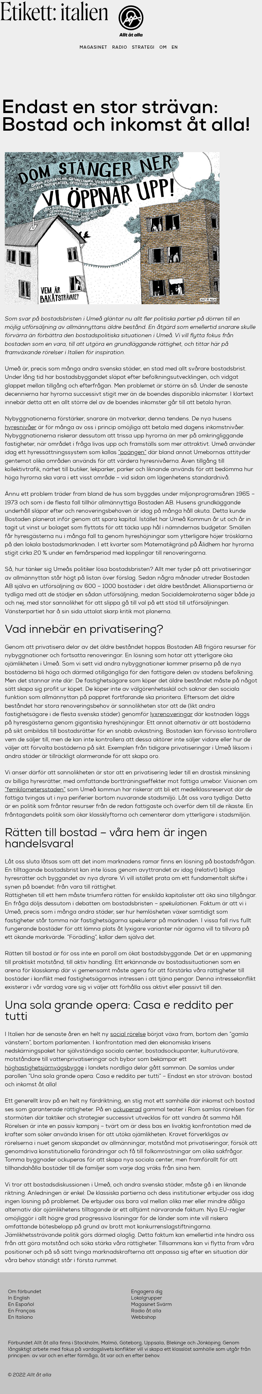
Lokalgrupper (146, 1298)
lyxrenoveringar (171, 714)
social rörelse (128, 1034)
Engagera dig (146, 1291)
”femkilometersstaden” (35, 789)
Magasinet (93, 47)
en (175, 47)
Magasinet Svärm (151, 1304)
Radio (119, 47)
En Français (21, 1311)
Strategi (143, 47)
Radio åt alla (146, 1311)
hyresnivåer (20, 427)
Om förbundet (24, 1291)
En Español (21, 1304)
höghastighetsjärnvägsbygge (44, 1067)
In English (19, 1298)
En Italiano (20, 1317)
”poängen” (132, 452)
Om (163, 47)
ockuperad (127, 1109)
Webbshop (143, 1317)
